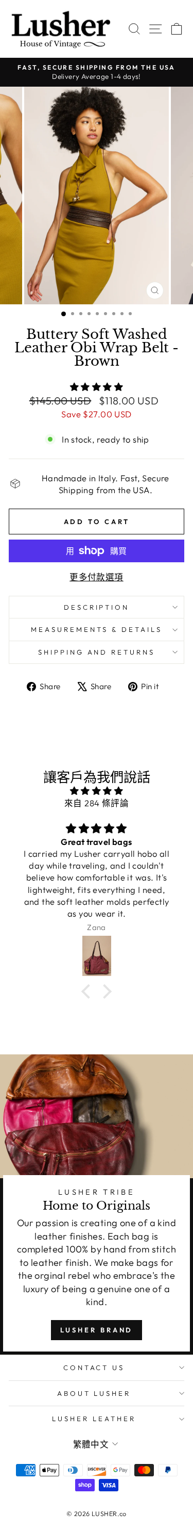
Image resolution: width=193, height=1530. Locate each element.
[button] (88, 991)
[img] (96, 791)
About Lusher (94, 1393)
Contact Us (94, 1367)
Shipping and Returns (96, 652)
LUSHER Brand (96, 1330)
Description (97, 607)
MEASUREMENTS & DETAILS (96, 629)
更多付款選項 (96, 577)
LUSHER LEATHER (94, 1418)
